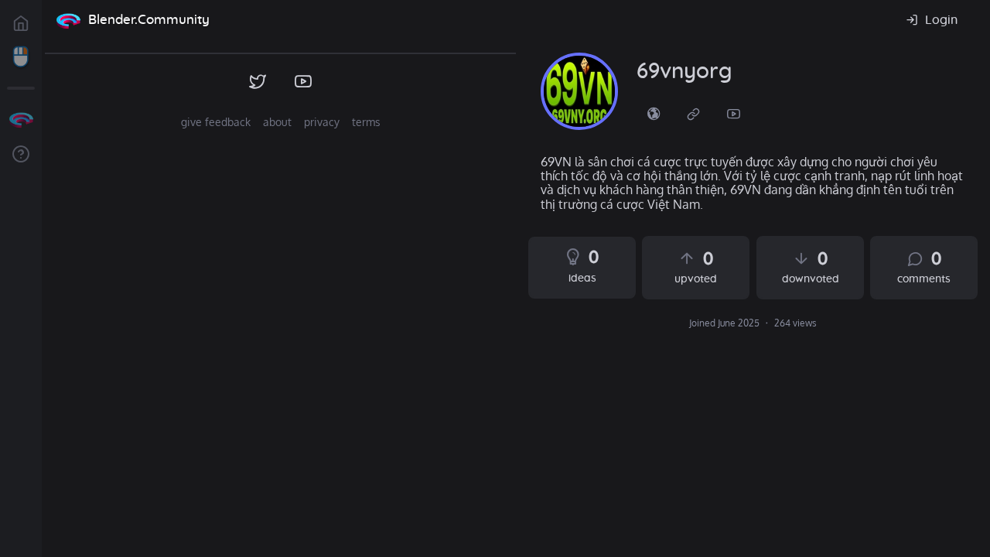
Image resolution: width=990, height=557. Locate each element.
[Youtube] (734, 112)
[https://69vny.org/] (654, 112)
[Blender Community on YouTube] (303, 82)
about (277, 121)
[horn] (579, 91)
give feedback (216, 121)
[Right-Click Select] (21, 57)
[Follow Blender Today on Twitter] (258, 82)
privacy (322, 121)
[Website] (694, 112)
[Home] (68, 20)
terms (366, 121)
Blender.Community (149, 19)
